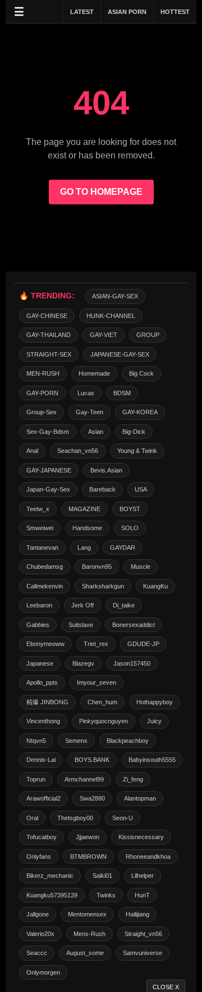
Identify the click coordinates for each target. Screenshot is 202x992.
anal (32, 450)
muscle (140, 566)
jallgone (37, 914)
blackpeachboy (128, 740)
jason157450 (131, 663)
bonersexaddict (133, 624)
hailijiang (137, 914)
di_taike (124, 605)
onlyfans (38, 856)
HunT (142, 895)
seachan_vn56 (77, 450)
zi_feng (133, 779)
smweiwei (39, 528)
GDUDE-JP (143, 643)
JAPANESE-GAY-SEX (119, 354)
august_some (85, 952)
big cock (141, 373)
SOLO (130, 528)
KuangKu (155, 586)
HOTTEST (175, 11)
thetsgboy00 (75, 818)
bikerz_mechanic (50, 875)
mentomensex (87, 914)
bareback (102, 489)
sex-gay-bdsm (47, 431)
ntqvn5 (36, 740)
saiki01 (102, 875)
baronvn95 (97, 566)
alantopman (140, 798)
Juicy (154, 721)
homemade (94, 373)
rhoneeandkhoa (148, 856)
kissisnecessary (141, 837)
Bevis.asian (106, 470)
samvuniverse (142, 952)
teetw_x (37, 509)
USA (141, 489)
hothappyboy (154, 702)
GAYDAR (122, 547)
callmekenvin (44, 586)
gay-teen (89, 412)
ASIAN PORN (127, 11)
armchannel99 (84, 779)
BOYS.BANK (92, 759)
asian (95, 431)
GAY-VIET (103, 334)
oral (32, 818)
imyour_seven (96, 682)
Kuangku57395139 (51, 895)
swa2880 (92, 798)
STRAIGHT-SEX (48, 354)
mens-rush (89, 933)
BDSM (122, 393)
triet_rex (96, 643)
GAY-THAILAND (48, 334)
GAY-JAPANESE (48, 470)
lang (84, 547)
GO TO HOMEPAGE (101, 191)
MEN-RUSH (42, 373)
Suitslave (80, 624)
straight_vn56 (143, 933)
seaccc (36, 952)
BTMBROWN (88, 856)
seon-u (122, 818)
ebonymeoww (45, 643)
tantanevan (42, 547)
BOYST (130, 509)
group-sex (41, 412)
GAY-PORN (42, 393)
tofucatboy (41, 837)
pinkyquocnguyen (103, 721)
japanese (39, 663)
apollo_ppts (42, 682)
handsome (87, 528)
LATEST (82, 11)
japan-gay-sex (48, 489)
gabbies (37, 624)
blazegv (83, 663)
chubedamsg (44, 566)
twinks (106, 895)
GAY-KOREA (140, 412)
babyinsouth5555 (152, 759)
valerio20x (40, 933)
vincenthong (43, 721)
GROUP (147, 334)
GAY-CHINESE (46, 315)
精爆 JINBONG (47, 702)
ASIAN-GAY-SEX (115, 296)
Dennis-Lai (41, 759)
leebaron (39, 605)
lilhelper (142, 875)
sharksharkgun (103, 586)
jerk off (82, 605)
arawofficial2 (43, 798)
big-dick (133, 431)
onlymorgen (43, 972)
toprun (35, 779)
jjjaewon (87, 837)
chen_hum (102, 702)
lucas (85, 393)
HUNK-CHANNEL (110, 315)
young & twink (137, 450)
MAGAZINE (84, 509)
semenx (76, 740)
